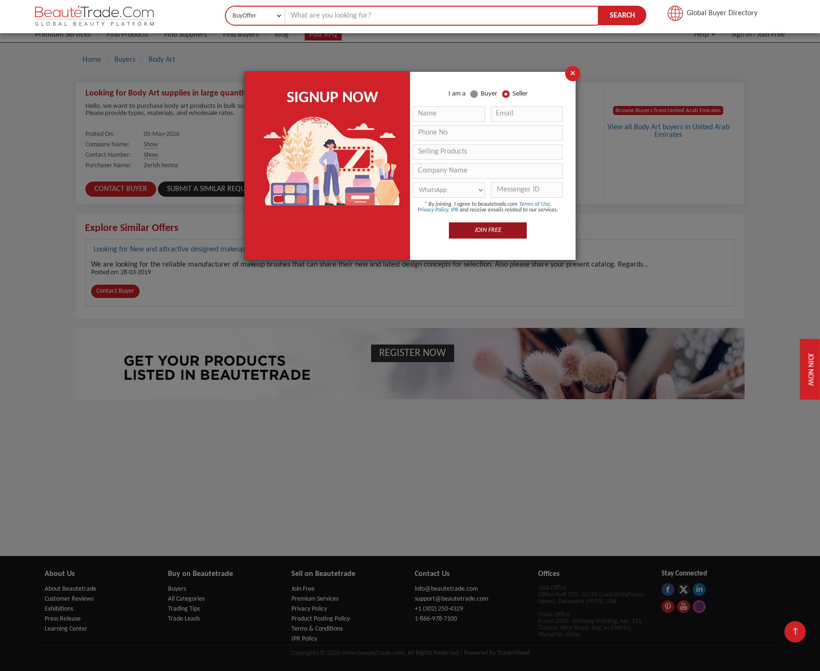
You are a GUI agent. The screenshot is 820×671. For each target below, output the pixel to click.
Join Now (810, 369)
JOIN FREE (488, 230)
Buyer (489, 93)
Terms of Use (534, 204)
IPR (454, 210)
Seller (520, 93)
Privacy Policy (433, 210)
